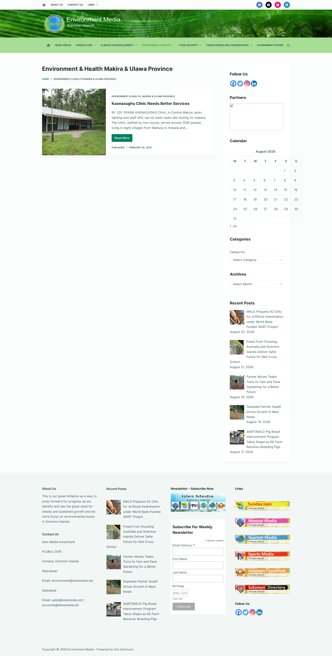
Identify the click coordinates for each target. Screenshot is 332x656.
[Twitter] (240, 83)
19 (255, 199)
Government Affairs (270, 45)
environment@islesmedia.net (72, 580)
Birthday (178, 586)
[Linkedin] (254, 83)
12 (255, 190)
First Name (180, 559)
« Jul (233, 226)
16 (295, 190)
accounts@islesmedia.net (60, 605)
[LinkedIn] (287, 5)
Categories (237, 252)
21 (275, 199)
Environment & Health (156, 45)
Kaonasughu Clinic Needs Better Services (150, 103)
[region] (256, 117)
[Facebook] (259, 5)
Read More (123, 139)
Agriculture (84, 45)
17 (234, 199)
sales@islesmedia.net (67, 600)
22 (286, 199)
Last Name (180, 572)
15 (285, 190)
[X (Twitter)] (269, 5)
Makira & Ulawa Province (158, 96)
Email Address (184, 545)
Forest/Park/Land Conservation (227, 45)
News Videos (63, 45)
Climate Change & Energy (117, 45)
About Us (57, 4)
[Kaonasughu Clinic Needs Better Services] (74, 122)
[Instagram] (278, 5)
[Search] (288, 45)
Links (91, 4)
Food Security (188, 45)
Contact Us (75, 4)
